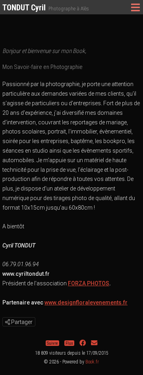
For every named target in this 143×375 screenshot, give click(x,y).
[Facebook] (82, 343)
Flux (69, 343)
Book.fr (92, 362)
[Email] (94, 343)
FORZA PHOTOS (88, 283)
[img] (7, 322)
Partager (21, 322)
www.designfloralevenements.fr (86, 302)
